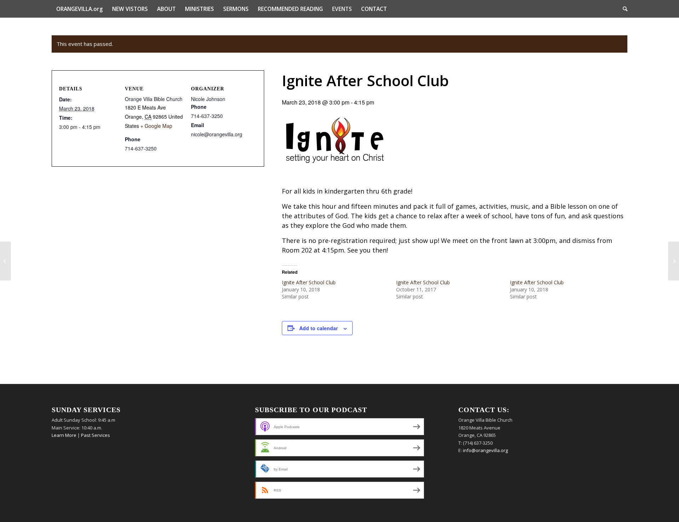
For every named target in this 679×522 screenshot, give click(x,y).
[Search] (622, 9)
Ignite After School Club (309, 282)
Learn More (64, 435)
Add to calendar (318, 328)
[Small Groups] (5, 261)
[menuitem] (80, 9)
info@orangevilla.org (485, 450)
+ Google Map (156, 125)
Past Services (95, 435)
